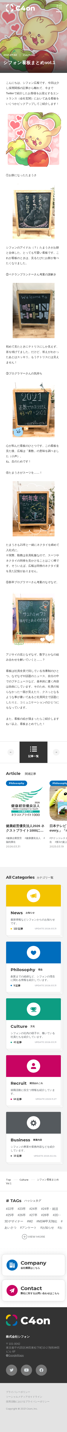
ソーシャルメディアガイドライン (24, 1396)
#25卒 (10, 1215)
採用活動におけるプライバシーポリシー (28, 1401)
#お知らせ (47, 1227)
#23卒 (22, 1208)
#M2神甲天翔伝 (46, 1221)
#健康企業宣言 (14, 838)
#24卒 (33, 1208)
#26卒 (22, 1215)
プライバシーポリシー (18, 1392)
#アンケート (28, 1227)
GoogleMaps (16, 1355)
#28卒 (45, 1215)
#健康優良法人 (33, 838)
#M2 (30, 1221)
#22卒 (10, 1208)
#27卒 (33, 1215)
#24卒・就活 (49, 1208)
